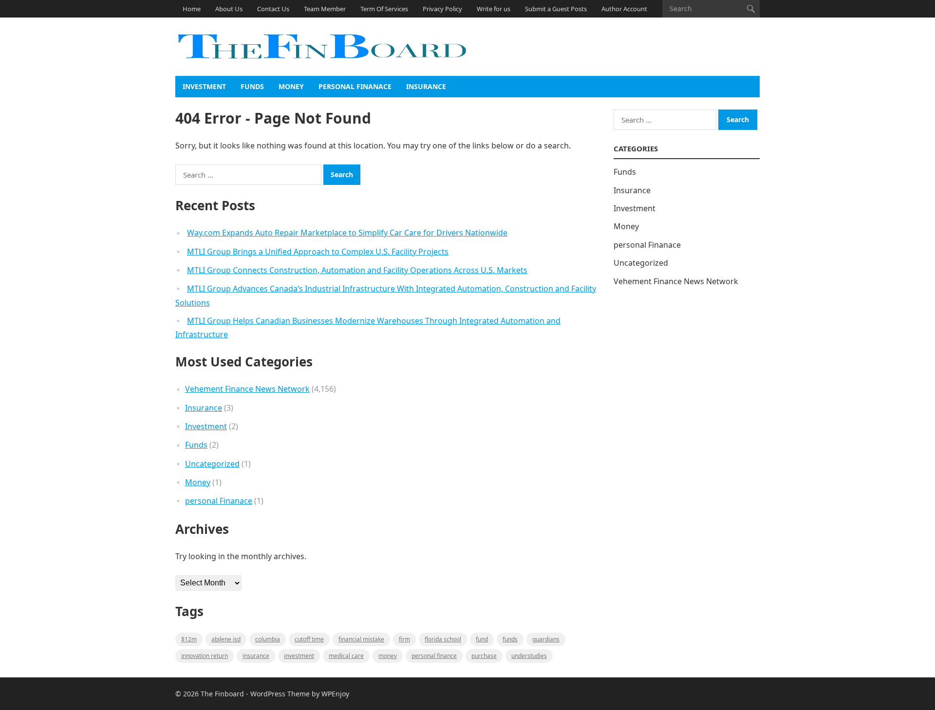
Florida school (443, 639)
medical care (346, 656)
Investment (204, 86)
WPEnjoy (335, 693)
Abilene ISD (226, 639)
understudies (529, 656)
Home (192, 8)
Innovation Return (204, 656)
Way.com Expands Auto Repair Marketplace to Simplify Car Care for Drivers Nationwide (347, 232)
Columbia (267, 639)
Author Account (624, 8)
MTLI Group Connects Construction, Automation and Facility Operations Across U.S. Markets (357, 270)
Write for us (493, 8)
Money (291, 86)
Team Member (325, 8)
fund (482, 639)
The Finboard (222, 693)
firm (404, 639)
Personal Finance (434, 656)
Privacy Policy (442, 8)
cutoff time (309, 639)
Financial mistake (361, 639)
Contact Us (273, 8)
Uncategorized (212, 463)
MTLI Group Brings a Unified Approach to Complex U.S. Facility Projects (318, 251)
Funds (252, 86)
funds (510, 639)
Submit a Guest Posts (556, 8)
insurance (256, 656)
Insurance (426, 86)
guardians (546, 639)
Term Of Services (384, 8)
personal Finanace (355, 86)
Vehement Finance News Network (247, 388)
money (387, 656)
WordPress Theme (280, 693)
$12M (189, 639)
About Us (229, 8)
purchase (484, 656)
